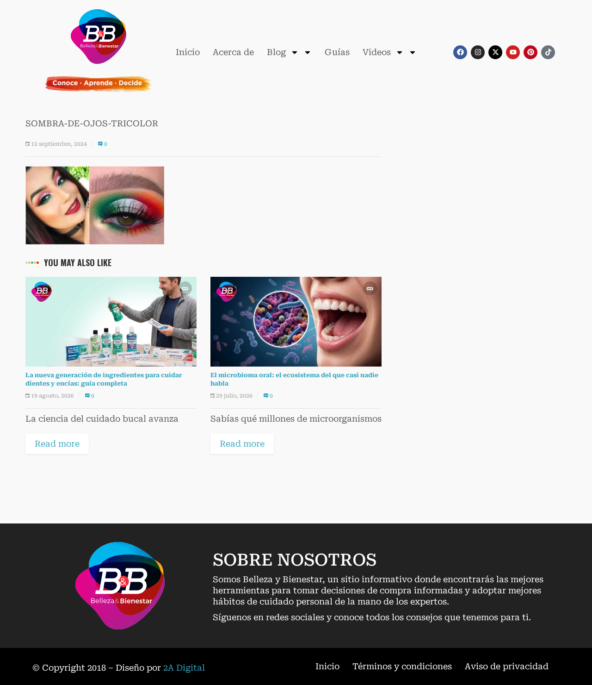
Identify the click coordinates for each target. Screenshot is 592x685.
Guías (337, 52)
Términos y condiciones (402, 666)
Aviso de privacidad (507, 666)
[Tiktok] (548, 52)
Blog (276, 52)
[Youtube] (513, 52)
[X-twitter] (495, 52)
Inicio (188, 52)
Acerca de (233, 52)
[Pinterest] (530, 52)
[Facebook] (460, 52)
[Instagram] (478, 52)
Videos (377, 52)
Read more (57, 443)
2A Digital (184, 668)
